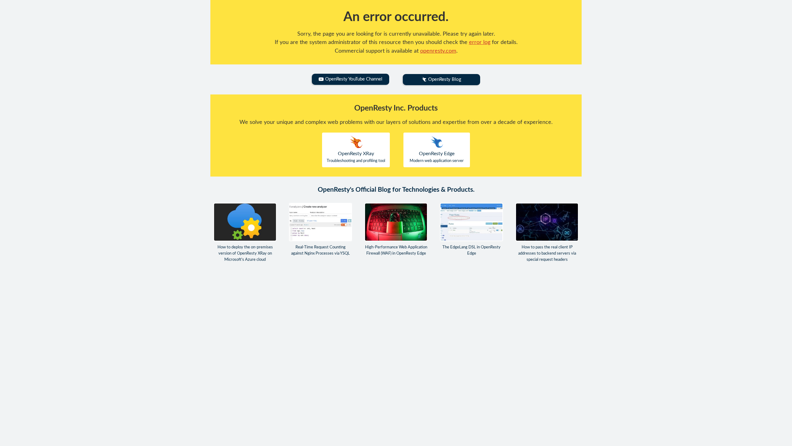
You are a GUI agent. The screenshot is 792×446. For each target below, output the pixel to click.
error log (479, 42)
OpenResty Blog (444, 79)
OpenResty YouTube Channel (353, 79)
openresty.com (438, 51)
